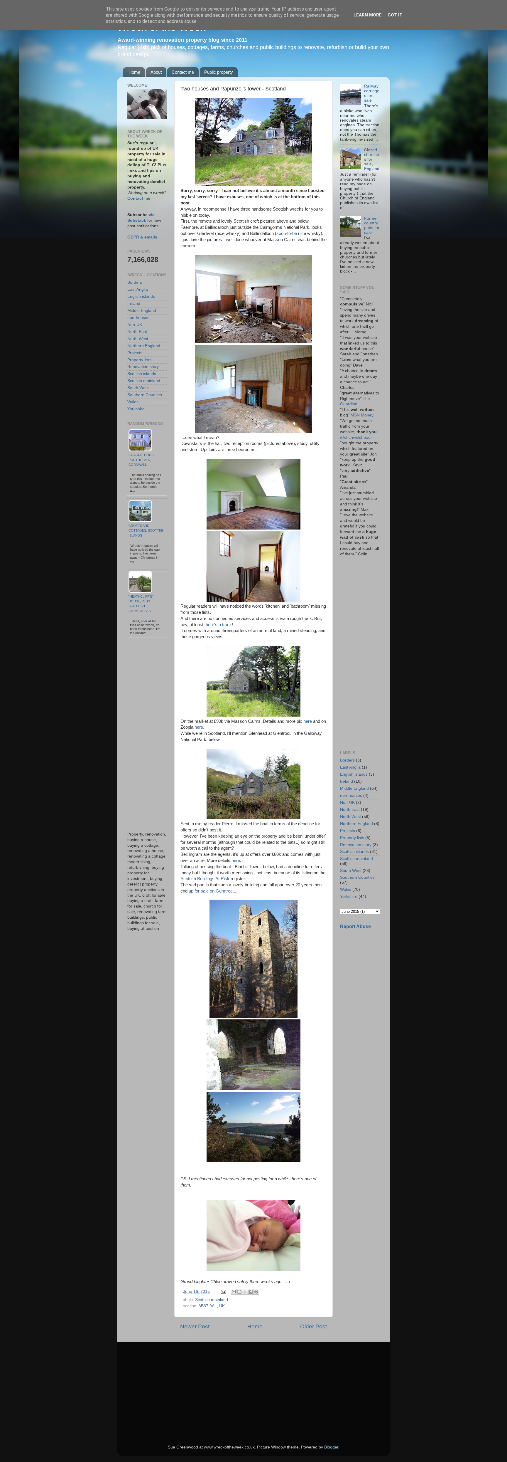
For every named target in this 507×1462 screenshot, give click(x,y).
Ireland (133, 303)
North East (137, 332)
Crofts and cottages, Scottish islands (146, 530)
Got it (395, 15)
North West (137, 339)
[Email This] (234, 1292)
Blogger (331, 1447)
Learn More (368, 15)
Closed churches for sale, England (371, 159)
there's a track (218, 624)
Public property (218, 72)
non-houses (138, 317)
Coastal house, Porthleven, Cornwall (142, 459)
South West (138, 388)
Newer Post (194, 1326)
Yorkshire (136, 409)
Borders (134, 282)
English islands (141, 296)
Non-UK (134, 324)
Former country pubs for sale (371, 225)
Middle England (141, 310)
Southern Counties (144, 395)
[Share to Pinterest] (256, 1292)
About (156, 72)
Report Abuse (355, 926)
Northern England (143, 346)
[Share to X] (245, 1292)
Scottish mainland (211, 1300)
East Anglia (137, 289)
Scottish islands (141, 374)
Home (134, 72)
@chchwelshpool (355, 437)
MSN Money (362, 415)
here (307, 721)
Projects (134, 353)
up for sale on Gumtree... (213, 891)
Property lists (139, 360)
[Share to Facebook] (251, 1292)
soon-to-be (286, 233)
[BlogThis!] (239, 1292)
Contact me (183, 72)
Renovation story (143, 366)
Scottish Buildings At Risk (204, 878)
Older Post (313, 1326)
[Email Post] (223, 1291)
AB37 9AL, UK (211, 1306)
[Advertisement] (147, 735)
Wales (132, 402)
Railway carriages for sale (371, 93)
